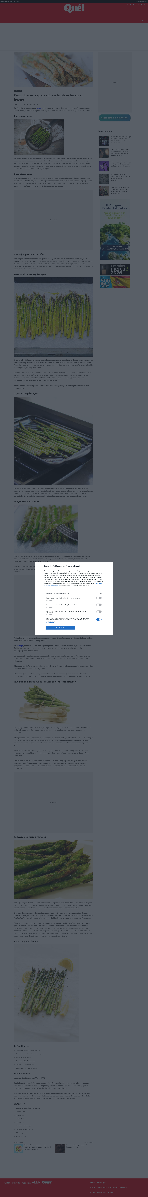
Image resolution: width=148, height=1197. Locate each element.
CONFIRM (60, 628)
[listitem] (74, 593)
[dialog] (74, 598)
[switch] (99, 598)
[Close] (109, 566)
